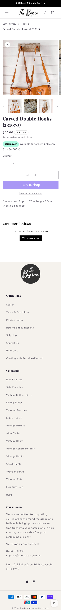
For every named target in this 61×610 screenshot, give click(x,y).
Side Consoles (14, 387)
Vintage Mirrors (15, 425)
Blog (9, 494)
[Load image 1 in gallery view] (15, 106)
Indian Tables (14, 418)
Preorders (12, 350)
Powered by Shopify (40, 608)
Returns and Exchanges (20, 327)
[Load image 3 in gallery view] (46, 106)
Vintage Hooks (15, 456)
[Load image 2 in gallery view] (30, 106)
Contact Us (12, 343)
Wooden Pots (14, 479)
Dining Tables (14, 402)
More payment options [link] (30, 193)
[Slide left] (3, 106)
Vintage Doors (14, 441)
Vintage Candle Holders (20, 448)
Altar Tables (13, 433)
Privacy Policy (14, 320)
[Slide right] (57, 106)
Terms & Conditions (17, 312)
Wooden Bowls (15, 471)
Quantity (7, 155)
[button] (7, 12)
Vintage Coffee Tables (19, 395)
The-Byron (25, 608)
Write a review (30, 238)
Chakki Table (13, 464)
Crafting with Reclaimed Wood (24, 358)
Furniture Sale (14, 487)
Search (10, 304)
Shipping (7, 137)
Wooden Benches (16, 410)
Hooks (25, 23)
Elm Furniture (11, 23)
